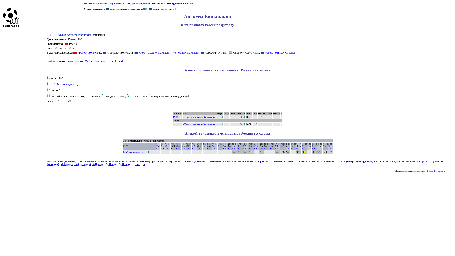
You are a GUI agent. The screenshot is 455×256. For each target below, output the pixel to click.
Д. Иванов (199, 161)
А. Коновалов (230, 161)
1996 (175, 117)
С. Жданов (187, 161)
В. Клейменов (214, 161)
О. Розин (383, 161)
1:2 (172, 148)
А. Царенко (98, 164)
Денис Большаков (183, 3)
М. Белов (103, 161)
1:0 (265, 148)
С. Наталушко (344, 161)
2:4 (287, 148)
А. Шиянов (111, 164)
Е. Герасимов (173, 161)
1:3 (276, 148)
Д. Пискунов (370, 161)
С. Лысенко (301, 161)
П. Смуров (394, 161)
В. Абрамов (90, 161)
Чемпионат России (97, 3)
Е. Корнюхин (261, 161)
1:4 (261, 148)
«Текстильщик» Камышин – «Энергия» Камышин (168, 52)
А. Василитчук (144, 161)
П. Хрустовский (82, 164)
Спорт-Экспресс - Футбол (80, 61)
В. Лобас (288, 161)
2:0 (313, 148)
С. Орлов (358, 161)
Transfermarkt (116, 61)
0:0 (162, 148)
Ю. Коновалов (245, 161)
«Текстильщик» (134, 152)
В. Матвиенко (328, 161)
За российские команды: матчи (126, 9)
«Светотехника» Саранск (280, 52)
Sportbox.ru (101, 61)
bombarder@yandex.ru (436, 171)
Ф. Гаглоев (159, 161)
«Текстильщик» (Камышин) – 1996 (65, 161)
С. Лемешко (276, 161)
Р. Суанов (435, 161)
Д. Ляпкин (314, 161)
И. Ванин (130, 161)
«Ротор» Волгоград (89, 52)
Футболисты (116, 3)
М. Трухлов (67, 164)
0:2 (224, 148)
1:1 (166, 148)
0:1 (157, 148)
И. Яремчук (139, 164)
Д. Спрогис (422, 161)
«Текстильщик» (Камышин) (199, 117)
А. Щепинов (125, 164)
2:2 (244, 148)
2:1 (187, 148)
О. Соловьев (408, 161)
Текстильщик (65, 84)
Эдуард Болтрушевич (138, 3)
